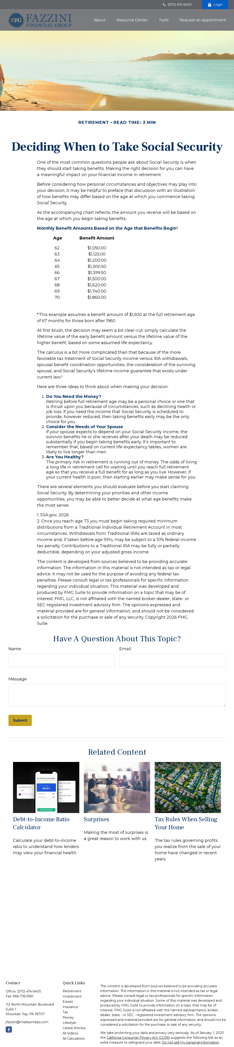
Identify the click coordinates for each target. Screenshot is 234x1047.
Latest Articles (74, 1028)
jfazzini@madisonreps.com (27, 1022)
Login (218, 5)
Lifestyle (69, 1023)
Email (125, 648)
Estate (68, 1002)
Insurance (70, 1007)
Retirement (72, 991)
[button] (100, 20)
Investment (72, 996)
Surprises (96, 819)
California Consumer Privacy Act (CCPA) (138, 1038)
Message (17, 679)
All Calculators (74, 1038)
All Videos (70, 1033)
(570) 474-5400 (180, 5)
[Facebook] (9, 1029)
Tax (65, 1012)
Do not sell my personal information (190, 1042)
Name (14, 648)
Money (68, 1017)
